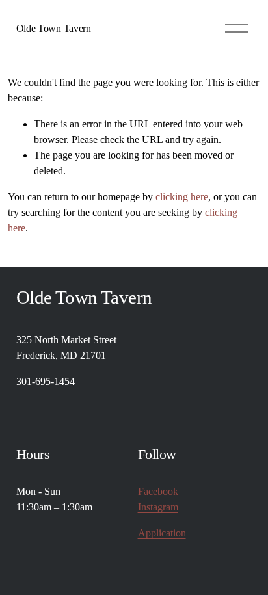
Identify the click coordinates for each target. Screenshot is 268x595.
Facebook (158, 491)
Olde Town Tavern (53, 28)
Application (162, 532)
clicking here (181, 196)
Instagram (158, 506)
